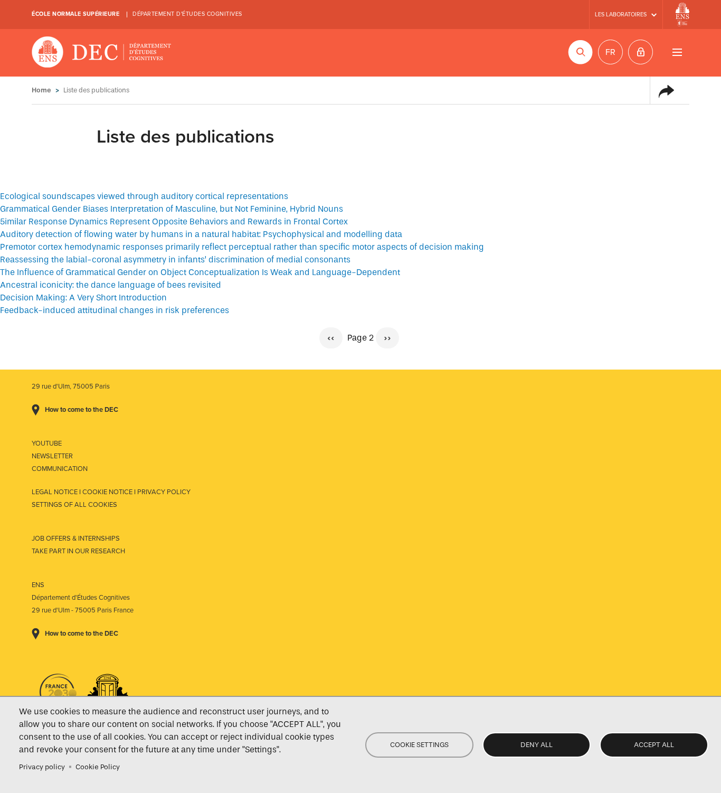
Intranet (640, 52)
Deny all (536, 744)
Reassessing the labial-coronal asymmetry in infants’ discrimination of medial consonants (175, 259)
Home (41, 90)
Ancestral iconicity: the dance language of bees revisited (110, 285)
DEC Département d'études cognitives (102, 53)
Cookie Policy (97, 766)
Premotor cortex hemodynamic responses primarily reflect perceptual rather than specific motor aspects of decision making (242, 247)
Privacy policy (42, 766)
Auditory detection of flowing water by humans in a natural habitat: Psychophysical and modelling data (201, 234)
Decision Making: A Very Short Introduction (83, 297)
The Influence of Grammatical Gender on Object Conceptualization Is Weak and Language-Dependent (200, 272)
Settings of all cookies (74, 505)
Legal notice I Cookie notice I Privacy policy (111, 492)
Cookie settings (419, 744)
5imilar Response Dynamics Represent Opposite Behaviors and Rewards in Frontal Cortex (174, 221)
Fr (610, 52)
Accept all (654, 744)
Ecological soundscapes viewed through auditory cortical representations (144, 196)
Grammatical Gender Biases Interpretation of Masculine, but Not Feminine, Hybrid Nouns (171, 209)
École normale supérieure (75, 14)
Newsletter (52, 456)
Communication (60, 469)
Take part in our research (78, 551)
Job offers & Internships (76, 538)
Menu (677, 52)
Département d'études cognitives (187, 14)
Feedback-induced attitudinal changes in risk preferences (114, 310)
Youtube (47, 443)
